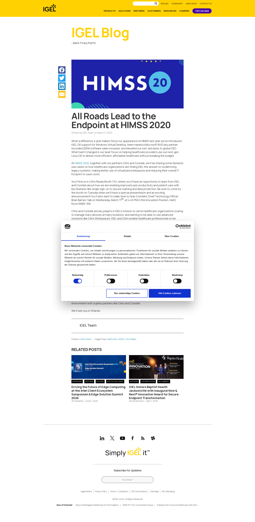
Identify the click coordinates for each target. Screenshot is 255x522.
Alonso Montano (136, 401)
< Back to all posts (83, 43)
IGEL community (163, 381)
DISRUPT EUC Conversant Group (138, 505)
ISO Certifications (139, 491)
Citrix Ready (130, 339)
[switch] (111, 281)
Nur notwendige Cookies (127, 293)
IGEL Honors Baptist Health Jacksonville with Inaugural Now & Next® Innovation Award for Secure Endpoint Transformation (154, 392)
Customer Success (148, 381)
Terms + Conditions (119, 491)
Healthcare (112, 339)
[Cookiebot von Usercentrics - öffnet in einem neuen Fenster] (178, 226)
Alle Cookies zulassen (169, 293)
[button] (62, 70)
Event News (85, 339)
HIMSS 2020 (82, 163)
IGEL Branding (168, 491)
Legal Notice (86, 491)
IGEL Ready (100, 381)
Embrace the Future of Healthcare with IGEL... (178, 505)
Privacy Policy (101, 491)
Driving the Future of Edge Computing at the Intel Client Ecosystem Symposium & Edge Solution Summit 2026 (98, 392)
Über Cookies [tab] (172, 236)
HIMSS (121, 339)
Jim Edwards (77, 401)
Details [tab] (127, 236)
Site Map (155, 491)
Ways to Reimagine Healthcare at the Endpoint (97, 505)
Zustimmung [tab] (83, 236)
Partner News (77, 381)
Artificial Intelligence (115, 381)
